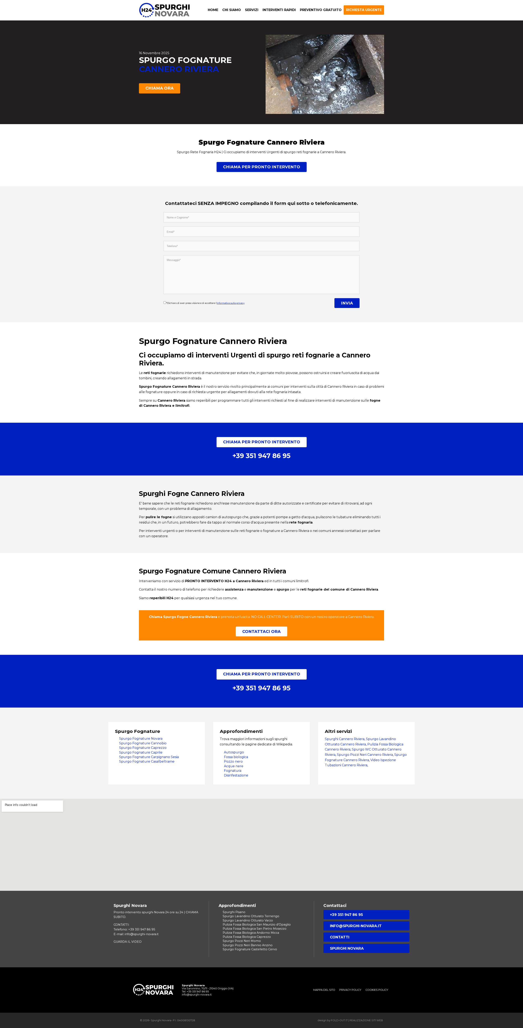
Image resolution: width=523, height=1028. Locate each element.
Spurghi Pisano (234, 912)
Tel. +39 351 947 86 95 (195, 991)
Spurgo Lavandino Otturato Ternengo (251, 916)
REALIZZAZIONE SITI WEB (366, 1020)
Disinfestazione (236, 775)
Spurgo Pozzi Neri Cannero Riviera (365, 755)
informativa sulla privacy (231, 303)
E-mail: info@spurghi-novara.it (136, 934)
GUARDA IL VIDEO (128, 942)
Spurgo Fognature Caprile (140, 752)
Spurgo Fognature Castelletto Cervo (250, 949)
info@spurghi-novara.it (356, 926)
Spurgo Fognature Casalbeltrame (146, 761)
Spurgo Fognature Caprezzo (143, 748)
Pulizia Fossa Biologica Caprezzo (247, 937)
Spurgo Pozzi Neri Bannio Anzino (248, 945)
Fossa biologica (236, 757)
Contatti (339, 937)
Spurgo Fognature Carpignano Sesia (149, 757)
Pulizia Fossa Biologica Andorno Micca (251, 933)
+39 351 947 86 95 (346, 914)
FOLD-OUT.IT (339, 1020)
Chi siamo (231, 10)
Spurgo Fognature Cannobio (143, 743)
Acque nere (233, 766)
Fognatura (232, 771)
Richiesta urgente (364, 10)
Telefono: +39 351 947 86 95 (134, 929)
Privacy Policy (350, 989)
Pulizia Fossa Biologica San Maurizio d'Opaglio (257, 924)
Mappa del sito (324, 989)
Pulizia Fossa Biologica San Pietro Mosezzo (254, 928)
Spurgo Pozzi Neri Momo (242, 941)
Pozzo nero (233, 761)
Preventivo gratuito (321, 10)
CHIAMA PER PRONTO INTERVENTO (261, 166)
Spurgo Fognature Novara (140, 738)
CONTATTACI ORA (261, 631)
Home (213, 10)
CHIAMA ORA (159, 88)
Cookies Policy (376, 989)
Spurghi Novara (347, 948)
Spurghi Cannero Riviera (344, 739)
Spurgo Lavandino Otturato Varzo (248, 920)
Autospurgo (234, 752)
